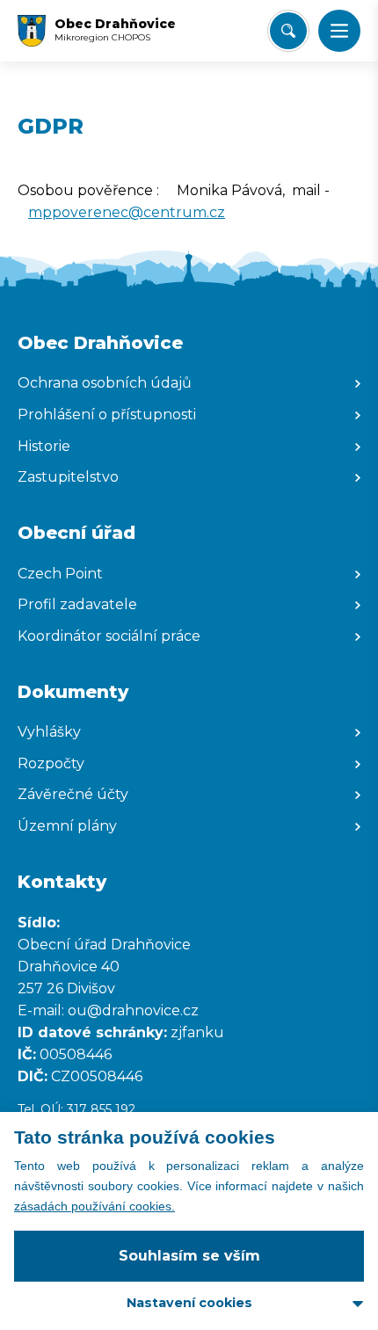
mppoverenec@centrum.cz (126, 212)
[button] (339, 31)
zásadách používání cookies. (94, 1206)
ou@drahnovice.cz (135, 1010)
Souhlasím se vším (189, 1255)
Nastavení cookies (189, 1303)
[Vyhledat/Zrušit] (288, 30)
